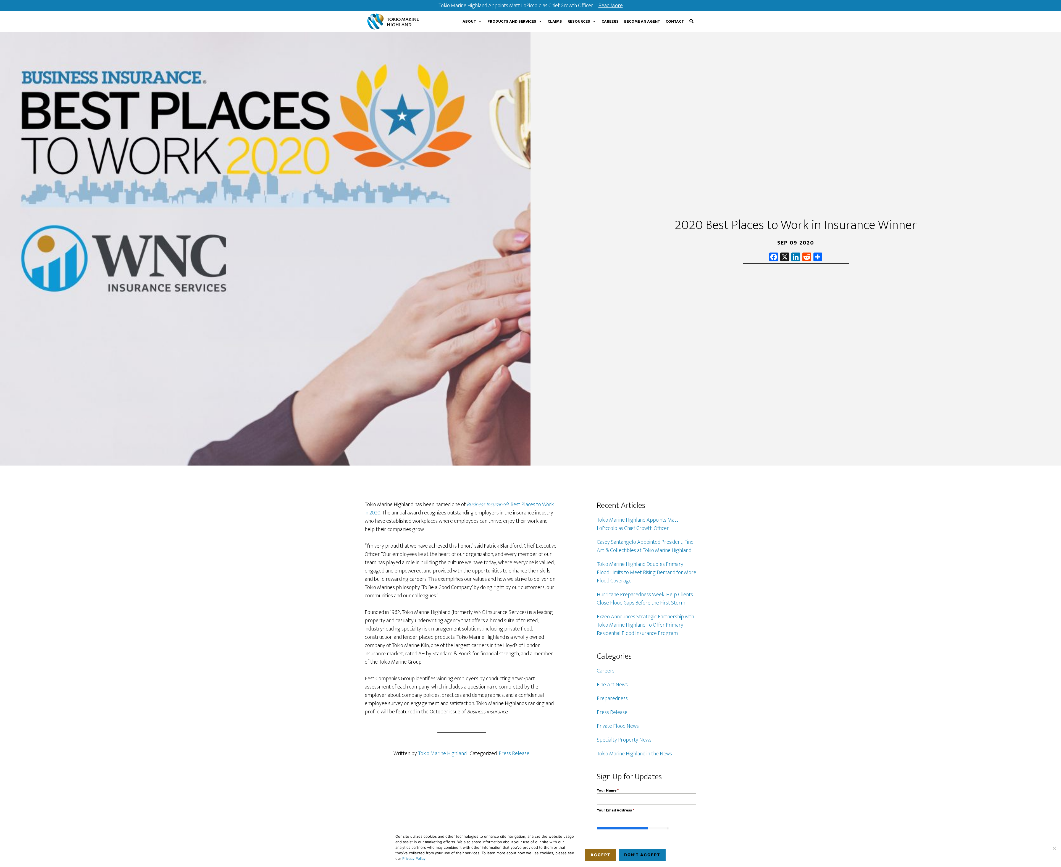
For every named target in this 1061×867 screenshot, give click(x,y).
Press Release (514, 753)
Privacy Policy (414, 858)
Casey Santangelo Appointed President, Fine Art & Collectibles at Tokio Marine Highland (645, 546)
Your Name (608, 790)
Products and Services (511, 21)
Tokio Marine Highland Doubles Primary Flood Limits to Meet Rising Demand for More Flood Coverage (646, 572)
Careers (610, 21)
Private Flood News (618, 726)
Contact (675, 21)
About (469, 21)
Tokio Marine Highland (394, 21)
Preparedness (612, 698)
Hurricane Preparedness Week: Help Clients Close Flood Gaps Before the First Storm (645, 599)
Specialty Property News (624, 740)
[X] (784, 258)
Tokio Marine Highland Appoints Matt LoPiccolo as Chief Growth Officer (637, 524)
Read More (610, 5)
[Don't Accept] (1054, 848)
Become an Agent (642, 21)
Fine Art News (612, 684)
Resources (579, 21)
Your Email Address (615, 810)
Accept (600, 854)
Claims (555, 21)
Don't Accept (642, 854)
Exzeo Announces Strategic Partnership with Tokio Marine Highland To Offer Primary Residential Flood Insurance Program (645, 625)
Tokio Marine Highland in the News (634, 753)
